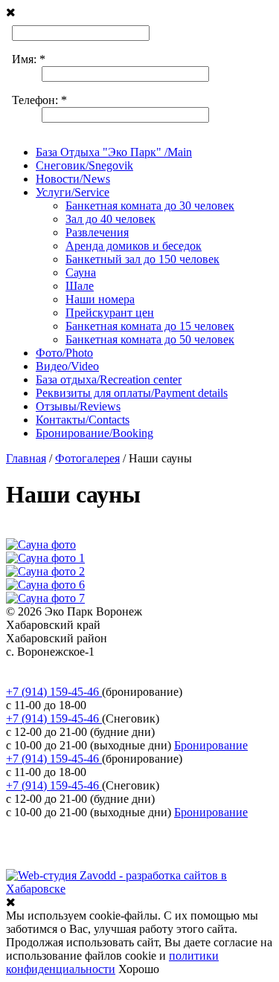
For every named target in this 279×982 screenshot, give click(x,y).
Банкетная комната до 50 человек (149, 339)
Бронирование (211, 745)
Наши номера (100, 299)
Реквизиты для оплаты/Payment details (132, 393)
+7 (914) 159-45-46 (54, 691)
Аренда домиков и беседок (133, 245)
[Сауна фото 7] (45, 598)
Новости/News (73, 178)
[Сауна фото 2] (45, 571)
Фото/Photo (64, 352)
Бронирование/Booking (94, 433)
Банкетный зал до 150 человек (142, 259)
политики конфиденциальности (112, 962)
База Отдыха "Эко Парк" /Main (114, 152)
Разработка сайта (49, 862)
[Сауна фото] (41, 544)
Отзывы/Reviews (78, 406)
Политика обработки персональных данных (118, 665)
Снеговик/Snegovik (84, 165)
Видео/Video (67, 366)
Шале (79, 286)
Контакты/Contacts (82, 419)
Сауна (80, 272)
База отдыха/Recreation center (109, 379)
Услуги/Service (72, 192)
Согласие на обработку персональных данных (123, 678)
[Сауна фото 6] (45, 584)
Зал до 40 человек (110, 219)
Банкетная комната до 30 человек (149, 205)
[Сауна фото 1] (45, 558)
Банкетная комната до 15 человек (149, 326)
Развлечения (97, 232)
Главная (26, 458)
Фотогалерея (87, 458)
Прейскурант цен (109, 312)
